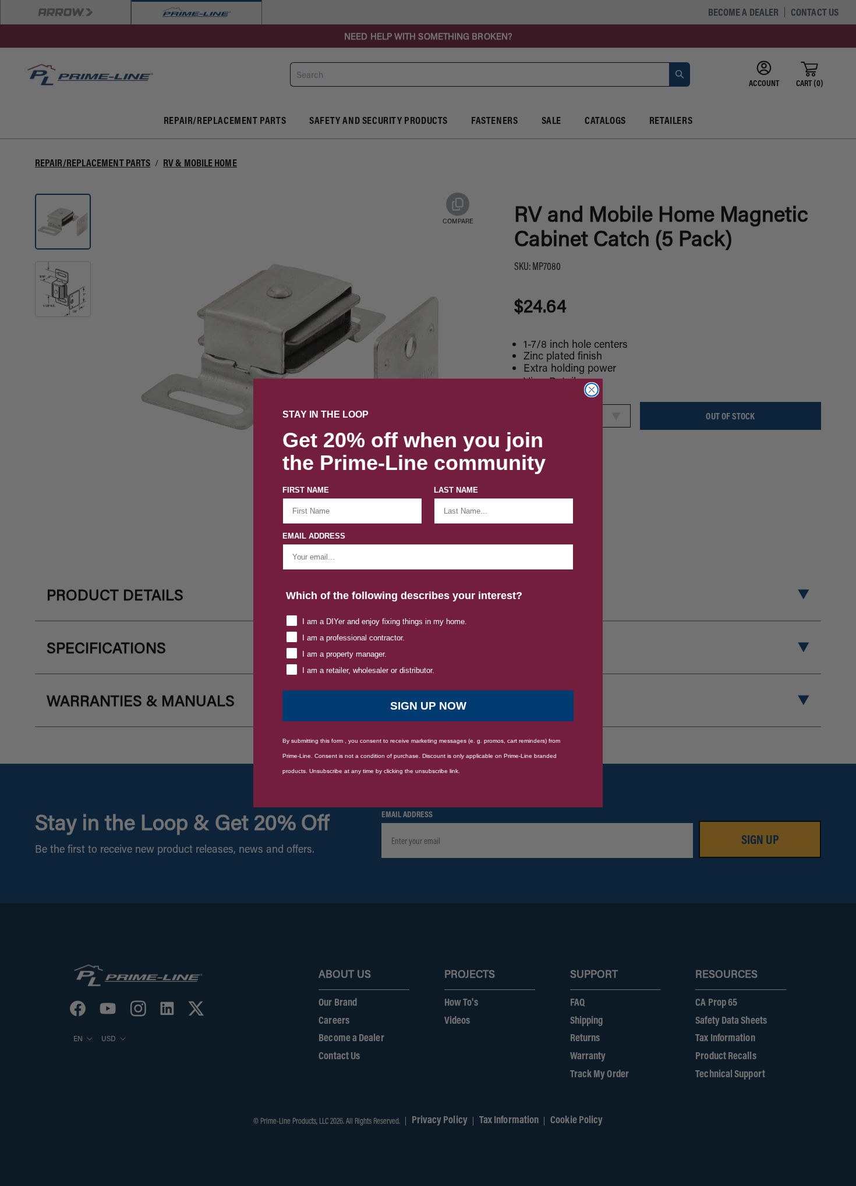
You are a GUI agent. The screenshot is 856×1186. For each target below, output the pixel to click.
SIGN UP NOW (428, 706)
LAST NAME (456, 490)
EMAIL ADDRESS (313, 536)
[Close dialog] (591, 389)
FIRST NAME (305, 490)
